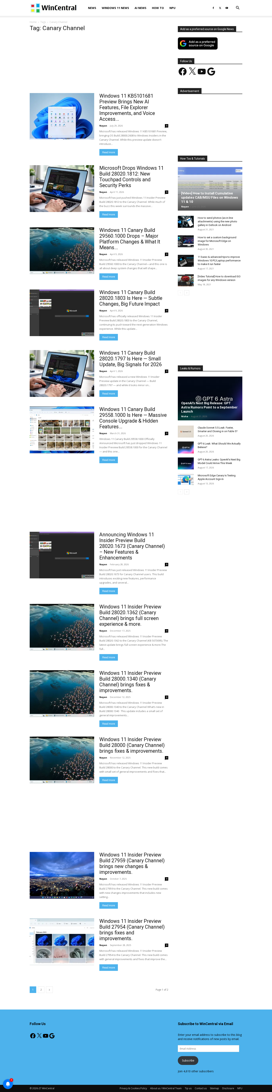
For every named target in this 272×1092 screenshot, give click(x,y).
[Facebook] (213, 8)
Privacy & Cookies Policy (133, 1088)
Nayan (103, 125)
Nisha (184, 416)
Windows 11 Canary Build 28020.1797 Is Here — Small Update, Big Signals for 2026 (130, 358)
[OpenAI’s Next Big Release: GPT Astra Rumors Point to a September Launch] (210, 398)
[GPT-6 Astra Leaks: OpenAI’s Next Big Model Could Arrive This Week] (186, 463)
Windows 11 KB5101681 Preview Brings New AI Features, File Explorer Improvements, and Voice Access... (127, 107)
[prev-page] (180, 292)
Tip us (188, 1088)
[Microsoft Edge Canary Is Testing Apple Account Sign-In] (186, 479)
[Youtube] (227, 8)
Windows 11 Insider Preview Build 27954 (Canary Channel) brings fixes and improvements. (132, 929)
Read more (108, 152)
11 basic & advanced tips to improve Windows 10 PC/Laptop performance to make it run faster (219, 260)
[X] (220, 8)
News (92, 8)
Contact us (201, 1088)
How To (158, 8)
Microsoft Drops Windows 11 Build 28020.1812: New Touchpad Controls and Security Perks (131, 176)
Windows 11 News (115, 8)
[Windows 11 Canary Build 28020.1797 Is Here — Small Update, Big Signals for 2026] (62, 373)
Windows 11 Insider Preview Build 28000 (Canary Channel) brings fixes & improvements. (132, 745)
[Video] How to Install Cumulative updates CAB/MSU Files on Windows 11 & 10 (209, 197)
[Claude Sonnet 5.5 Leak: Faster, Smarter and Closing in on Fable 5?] (186, 432)
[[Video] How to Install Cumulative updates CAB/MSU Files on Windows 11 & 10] (210, 189)
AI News (140, 8)
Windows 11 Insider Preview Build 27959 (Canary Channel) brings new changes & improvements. (132, 863)
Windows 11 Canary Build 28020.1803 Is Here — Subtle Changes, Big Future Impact (130, 298)
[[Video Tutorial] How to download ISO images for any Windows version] (186, 280)
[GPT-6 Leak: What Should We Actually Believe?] (186, 447)
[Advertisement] (99, 63)
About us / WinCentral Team (166, 1088)
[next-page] (49, 989)
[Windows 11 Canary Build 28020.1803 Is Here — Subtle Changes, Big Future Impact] (62, 312)
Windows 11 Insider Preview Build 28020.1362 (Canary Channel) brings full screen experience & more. (130, 615)
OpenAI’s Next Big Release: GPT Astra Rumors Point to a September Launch (209, 407)
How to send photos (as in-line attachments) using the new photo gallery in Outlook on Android (217, 221)
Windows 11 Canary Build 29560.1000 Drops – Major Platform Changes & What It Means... (129, 238)
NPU (172, 8)
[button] (237, 8)
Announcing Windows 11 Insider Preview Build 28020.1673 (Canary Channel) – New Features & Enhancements (132, 546)
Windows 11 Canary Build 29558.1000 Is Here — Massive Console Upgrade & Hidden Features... (133, 418)
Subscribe (188, 1060)
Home (33, 22)
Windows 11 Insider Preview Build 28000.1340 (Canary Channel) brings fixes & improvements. (130, 681)
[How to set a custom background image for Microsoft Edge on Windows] (186, 241)
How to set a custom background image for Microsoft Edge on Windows (217, 241)
